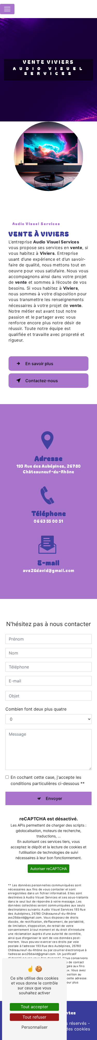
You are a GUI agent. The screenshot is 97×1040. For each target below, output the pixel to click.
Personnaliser (34, 1027)
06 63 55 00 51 (48, 521)
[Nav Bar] (7, 9)
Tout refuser (34, 1017)
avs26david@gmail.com (48, 570)
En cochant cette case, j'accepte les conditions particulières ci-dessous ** (48, 780)
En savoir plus (39, 363)
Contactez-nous (41, 380)
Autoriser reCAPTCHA (48, 868)
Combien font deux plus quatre (35, 709)
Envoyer (54, 798)
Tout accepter (34, 1006)
